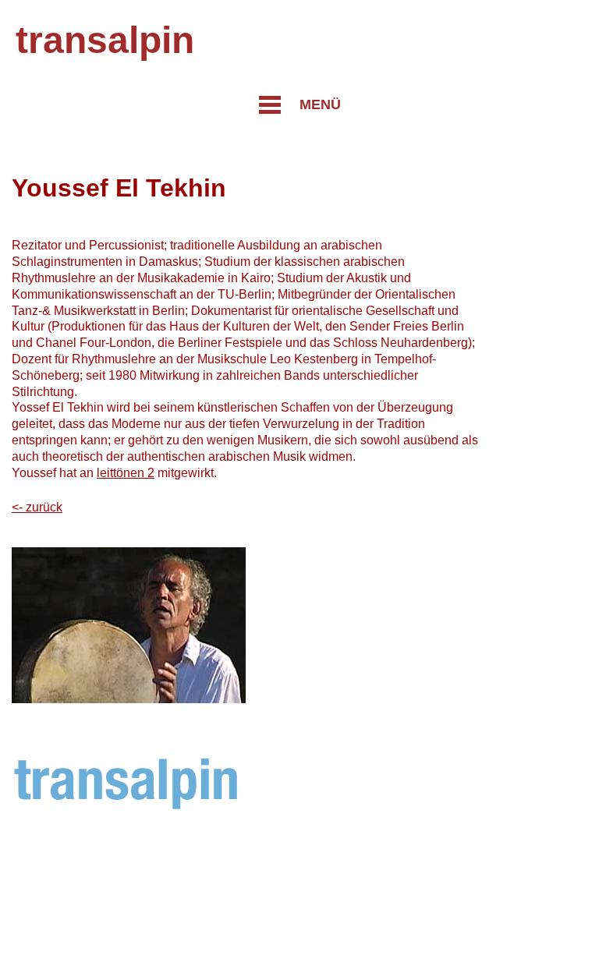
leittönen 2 (125, 472)
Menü (320, 104)
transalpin (105, 40)
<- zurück (37, 507)
